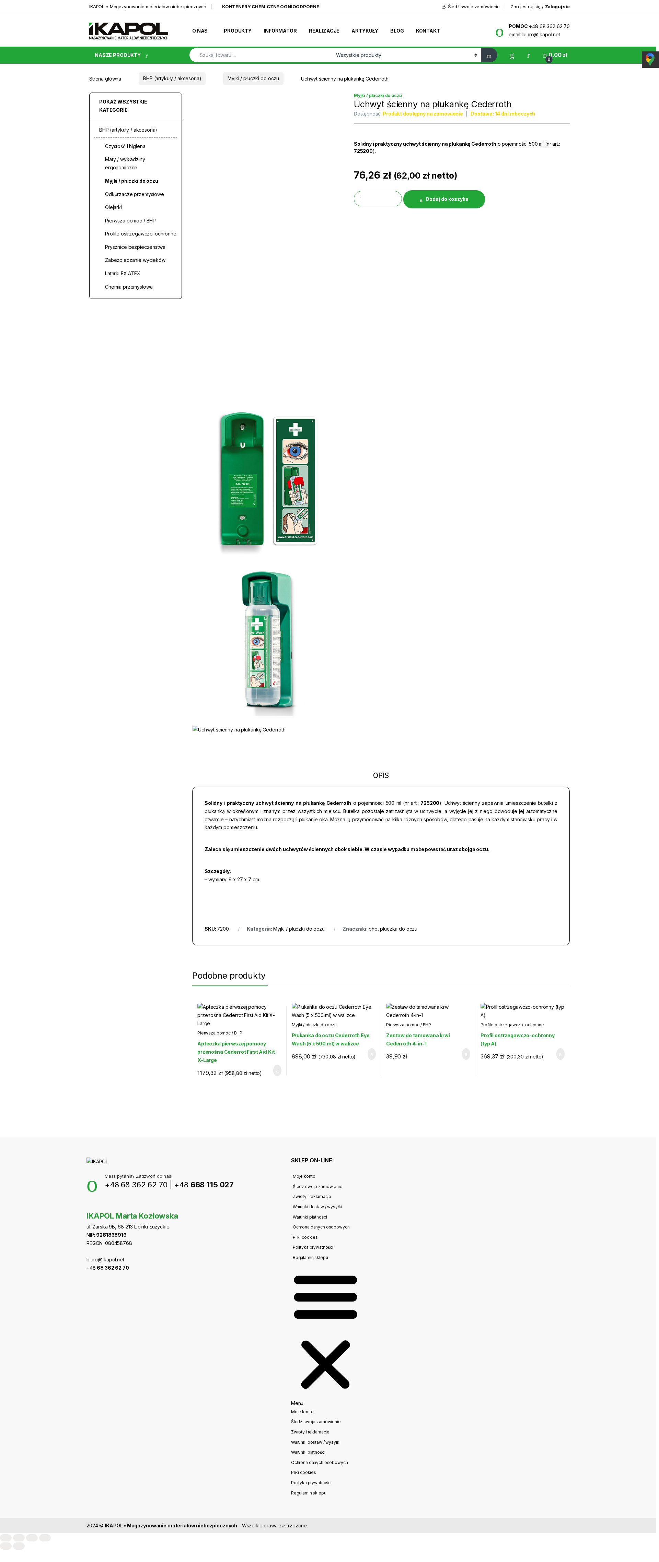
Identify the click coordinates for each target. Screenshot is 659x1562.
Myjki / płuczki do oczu (253, 78)
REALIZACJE (324, 31)
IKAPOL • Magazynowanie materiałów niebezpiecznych (147, 6)
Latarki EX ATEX (122, 273)
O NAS (200, 31)
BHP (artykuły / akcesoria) (172, 78)
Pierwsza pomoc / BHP (219, 1033)
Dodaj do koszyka (447, 199)
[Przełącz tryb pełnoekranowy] (19, 1537)
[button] (325, 1334)
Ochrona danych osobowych (321, 1227)
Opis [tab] (381, 776)
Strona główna (105, 78)
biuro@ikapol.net (105, 1259)
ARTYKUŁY (364, 31)
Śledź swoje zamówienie (474, 6)
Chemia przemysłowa (128, 287)
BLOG (397, 31)
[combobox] (260, 55)
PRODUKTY (238, 31)
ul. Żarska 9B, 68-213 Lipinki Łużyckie (128, 1227)
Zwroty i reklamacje (312, 1196)
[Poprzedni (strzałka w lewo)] (6, 1546)
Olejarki (113, 207)
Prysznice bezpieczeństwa (135, 247)
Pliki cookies (305, 1237)
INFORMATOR (280, 31)
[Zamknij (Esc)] (45, 1537)
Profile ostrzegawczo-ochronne (512, 1024)
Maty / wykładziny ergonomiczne (125, 163)
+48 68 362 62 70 (136, 1184)
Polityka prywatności (313, 1247)
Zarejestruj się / (540, 6)
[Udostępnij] (32, 1537)
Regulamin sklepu (310, 1257)
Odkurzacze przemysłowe (134, 194)
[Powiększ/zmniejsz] (6, 1537)
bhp (373, 929)
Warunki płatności (310, 1217)
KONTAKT (428, 31)
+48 (204, 1184)
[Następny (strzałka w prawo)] (19, 1546)
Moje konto (304, 1176)
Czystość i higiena (125, 146)
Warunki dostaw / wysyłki (317, 1206)
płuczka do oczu (398, 929)
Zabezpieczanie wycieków (135, 260)
